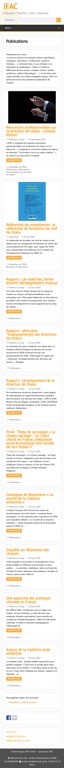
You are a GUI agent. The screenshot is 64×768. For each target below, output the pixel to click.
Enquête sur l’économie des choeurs (27, 551)
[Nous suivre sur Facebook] (8, 717)
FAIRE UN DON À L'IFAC (18, 741)
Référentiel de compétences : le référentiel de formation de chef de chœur (31, 228)
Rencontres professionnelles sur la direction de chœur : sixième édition (31, 131)
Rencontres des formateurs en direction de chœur (19, 172)
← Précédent (12, 702)
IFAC (10, 6)
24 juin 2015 (29, 237)
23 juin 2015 (34, 287)
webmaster (14, 237)
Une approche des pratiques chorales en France (28, 600)
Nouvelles (10, 267)
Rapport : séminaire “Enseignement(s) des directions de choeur (31, 334)
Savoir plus (14, 160)
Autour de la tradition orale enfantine (28, 651)
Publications (12, 169)
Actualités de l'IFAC (18, 167)
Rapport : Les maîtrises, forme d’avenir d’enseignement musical (31, 281)
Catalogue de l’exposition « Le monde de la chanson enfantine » (29, 498)
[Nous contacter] (14, 717)
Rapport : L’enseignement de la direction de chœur (30, 382)
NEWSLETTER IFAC (16, 736)
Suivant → (34, 702)
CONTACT (11, 732)
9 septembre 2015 (37, 139)
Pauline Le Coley (16, 139)
